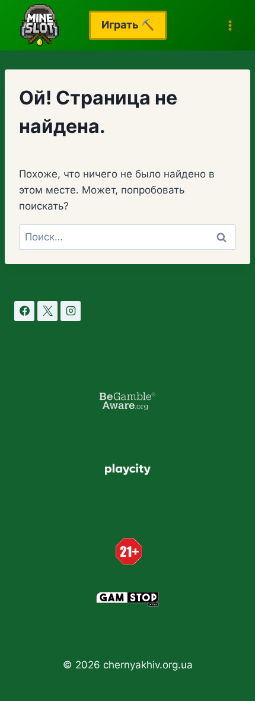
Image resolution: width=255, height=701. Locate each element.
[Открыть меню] (230, 25)
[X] (47, 311)
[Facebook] (24, 311)
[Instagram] (70, 311)
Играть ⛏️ (127, 24)
